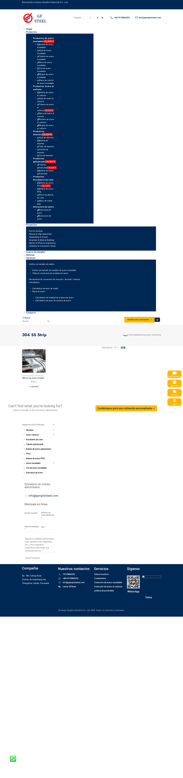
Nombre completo (31, 513)
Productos (31, 32)
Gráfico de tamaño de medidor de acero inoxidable (54, 270)
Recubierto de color (34, 439)
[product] (34, 361)
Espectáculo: (107, 347)
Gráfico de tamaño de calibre (41, 264)
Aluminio (29, 430)
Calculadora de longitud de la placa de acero (54, 297)
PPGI (28, 454)
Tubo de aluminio (46, 146)
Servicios (30, 258)
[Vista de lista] (124, 347)
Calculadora (34, 282)
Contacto (31, 312)
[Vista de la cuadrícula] (122, 347)
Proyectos (31, 224)
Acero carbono (32, 435)
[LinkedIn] (102, 18)
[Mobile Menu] (157, 320)
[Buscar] (48, 321)
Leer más (35, 387)
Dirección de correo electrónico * (47, 515)
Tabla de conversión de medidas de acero (50, 273)
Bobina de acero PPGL (35, 458)
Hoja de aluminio (46, 137)
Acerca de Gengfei (35, 252)
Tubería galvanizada (34, 444)
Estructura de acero (43, 207)
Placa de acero (38, 291)
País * (43, 527)
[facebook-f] (98, 18)
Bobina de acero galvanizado (38, 449)
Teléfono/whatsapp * (32, 528)
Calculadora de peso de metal (45, 288)
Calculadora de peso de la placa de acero (53, 300)
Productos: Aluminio (42, 133)
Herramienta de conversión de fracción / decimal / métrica (54, 279)
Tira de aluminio (46, 155)
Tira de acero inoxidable (43, 375)
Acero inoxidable (28, 375)
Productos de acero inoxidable (43, 40)
